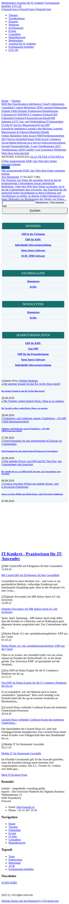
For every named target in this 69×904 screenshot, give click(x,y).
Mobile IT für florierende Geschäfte (21, 753)
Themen (13, 15)
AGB (11, 865)
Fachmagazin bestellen (21, 46)
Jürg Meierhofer (10, 176)
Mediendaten (8, 2)
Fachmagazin (15, 27)
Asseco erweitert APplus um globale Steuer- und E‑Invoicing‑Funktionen (32, 494)
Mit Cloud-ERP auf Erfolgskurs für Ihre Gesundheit (30, 575)
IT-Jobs (12, 836)
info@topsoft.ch (25, 807)
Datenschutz (15, 859)
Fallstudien (14, 830)
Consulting (14, 34)
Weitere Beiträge (28, 380)
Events (12, 31)
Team (11, 856)
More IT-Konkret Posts (14, 774)
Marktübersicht (16, 37)
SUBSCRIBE (9, 882)
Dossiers (13, 21)
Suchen (35, 210)
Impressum (14, 862)
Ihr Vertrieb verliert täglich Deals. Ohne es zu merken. (24, 408)
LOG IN (17, 6)
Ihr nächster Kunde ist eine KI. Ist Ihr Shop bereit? (23, 391)
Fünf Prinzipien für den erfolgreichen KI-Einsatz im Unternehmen (29, 451)
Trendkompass (16, 18)
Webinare (13, 24)
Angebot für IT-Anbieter (30, 2)
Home (4, 100)
